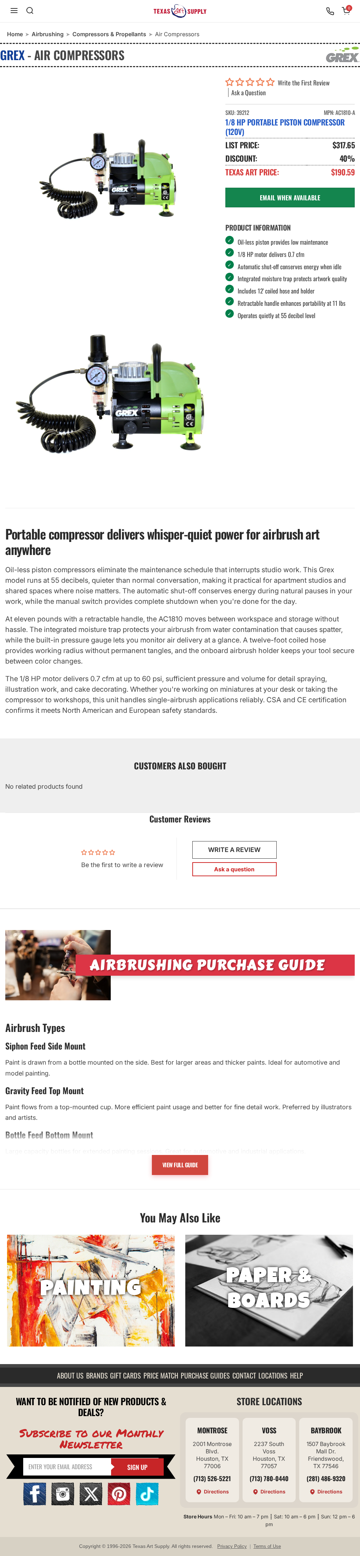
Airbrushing (48, 34)
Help (296, 1375)
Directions (216, 1491)
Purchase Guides (205, 1375)
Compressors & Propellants (109, 34)
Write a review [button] (234, 849)
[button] (251, 82)
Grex (12, 55)
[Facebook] (34, 1503)
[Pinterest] (119, 1503)
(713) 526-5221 (212, 1478)
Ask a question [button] (234, 869)
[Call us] (330, 11)
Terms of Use (267, 1546)
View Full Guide (180, 1165)
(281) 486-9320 (326, 1478)
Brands (97, 1375)
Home (15, 34)
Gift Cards (125, 1375)
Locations (272, 1375)
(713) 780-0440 (269, 1478)
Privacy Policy (232, 1546)
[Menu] (14, 11)
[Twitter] (90, 1503)
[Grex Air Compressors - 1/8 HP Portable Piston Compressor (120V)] (110, 181)
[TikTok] (147, 1503)
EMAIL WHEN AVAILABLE (290, 197)
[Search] (30, 11)
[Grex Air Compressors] (110, 394)
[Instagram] (62, 1503)
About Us (70, 1375)
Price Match (160, 1375)
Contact (244, 1375)
